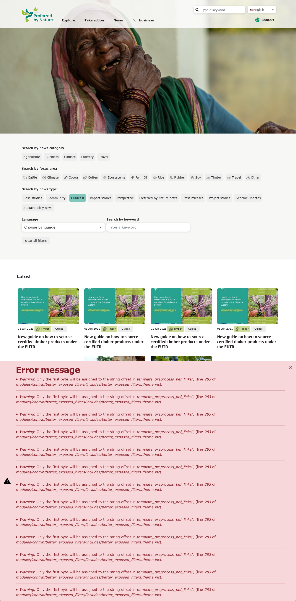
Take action (94, 20)
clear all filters (36, 240)
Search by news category (43, 148)
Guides (76, 198)
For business (143, 20)
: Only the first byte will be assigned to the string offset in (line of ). (116, 381)
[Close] (290, 367)
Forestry (87, 157)
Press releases (193, 198)
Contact (268, 20)
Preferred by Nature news (158, 198)
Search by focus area (39, 168)
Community (56, 198)
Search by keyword (122, 219)
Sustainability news (37, 207)
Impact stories (100, 198)
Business (52, 157)
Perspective (125, 198)
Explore (68, 20)
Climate (70, 157)
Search (197, 9)
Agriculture (31, 157)
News (118, 20)
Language (30, 219)
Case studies (32, 198)
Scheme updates (248, 198)
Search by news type (39, 189)
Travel (103, 157)
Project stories (219, 198)
